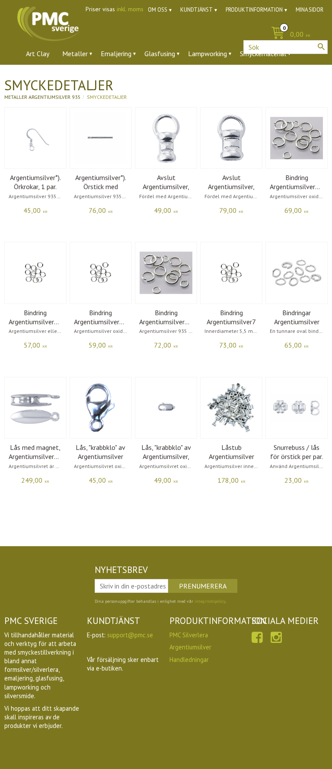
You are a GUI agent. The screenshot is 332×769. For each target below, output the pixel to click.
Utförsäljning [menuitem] (220, 77)
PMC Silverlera (188, 635)
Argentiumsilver (190, 647)
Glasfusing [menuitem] (159, 53)
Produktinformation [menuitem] (254, 9)
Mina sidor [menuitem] (309, 9)
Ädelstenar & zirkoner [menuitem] (57, 77)
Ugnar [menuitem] (179, 77)
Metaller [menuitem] (75, 53)
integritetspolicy (210, 601)
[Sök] (321, 46)
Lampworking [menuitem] (207, 53)
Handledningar (189, 659)
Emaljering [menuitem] (116, 53)
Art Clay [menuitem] (37, 53)
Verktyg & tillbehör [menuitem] (130, 77)
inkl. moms (130, 9)
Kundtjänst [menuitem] (196, 9)
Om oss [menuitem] (157, 9)
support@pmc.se (130, 635)
